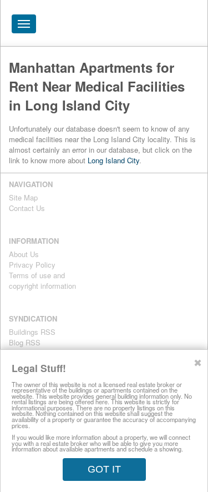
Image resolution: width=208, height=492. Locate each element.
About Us (24, 254)
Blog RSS (24, 342)
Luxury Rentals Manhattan (136, 26)
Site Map (23, 197)
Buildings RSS (32, 332)
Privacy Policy (32, 264)
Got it (104, 469)
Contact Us (27, 208)
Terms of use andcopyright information (42, 280)
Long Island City (113, 160)
